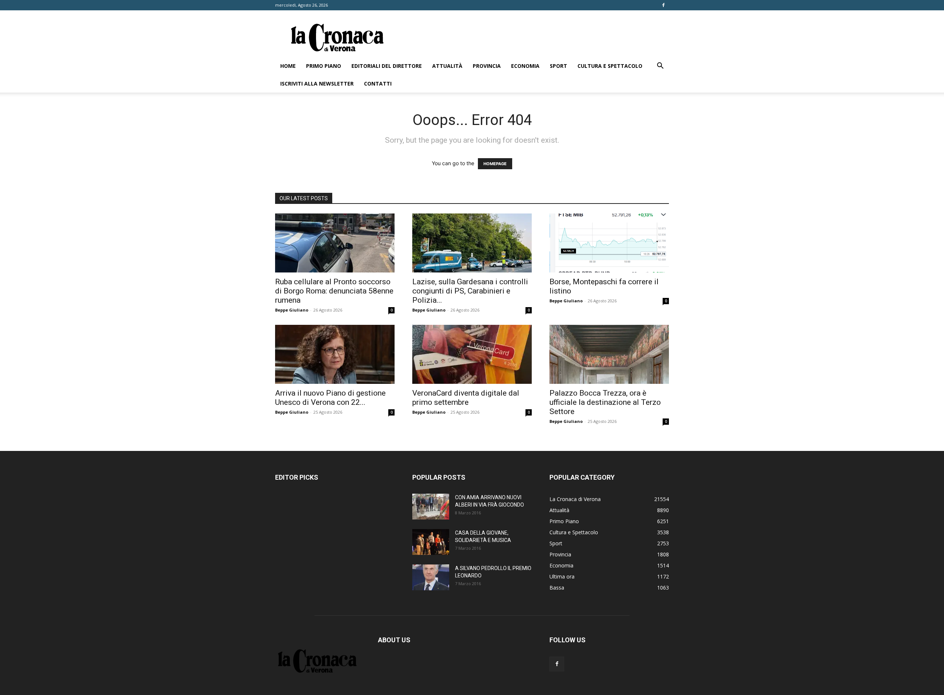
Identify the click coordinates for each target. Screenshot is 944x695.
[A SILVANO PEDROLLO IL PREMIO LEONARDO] (430, 577)
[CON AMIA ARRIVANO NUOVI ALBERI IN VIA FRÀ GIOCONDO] (430, 506)
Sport (558, 65)
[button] (660, 66)
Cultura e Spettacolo (609, 65)
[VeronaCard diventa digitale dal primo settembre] (472, 354)
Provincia (487, 65)
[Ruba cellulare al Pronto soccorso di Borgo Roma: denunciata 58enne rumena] (335, 242)
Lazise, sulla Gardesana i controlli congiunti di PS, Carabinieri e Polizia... (470, 291)
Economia (525, 65)
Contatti (378, 83)
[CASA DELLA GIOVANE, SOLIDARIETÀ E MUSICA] (430, 542)
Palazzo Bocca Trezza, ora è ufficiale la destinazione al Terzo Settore (605, 402)
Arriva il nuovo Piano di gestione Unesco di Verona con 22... (330, 398)
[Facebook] (663, 5)
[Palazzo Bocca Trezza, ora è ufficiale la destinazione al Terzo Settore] (609, 354)
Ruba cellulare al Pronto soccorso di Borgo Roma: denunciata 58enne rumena (334, 291)
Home (288, 65)
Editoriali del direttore (386, 65)
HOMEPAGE (495, 163)
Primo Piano (323, 65)
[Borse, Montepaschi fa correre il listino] (609, 242)
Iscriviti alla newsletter (317, 83)
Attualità (447, 65)
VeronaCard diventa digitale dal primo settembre (465, 398)
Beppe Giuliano (291, 310)
